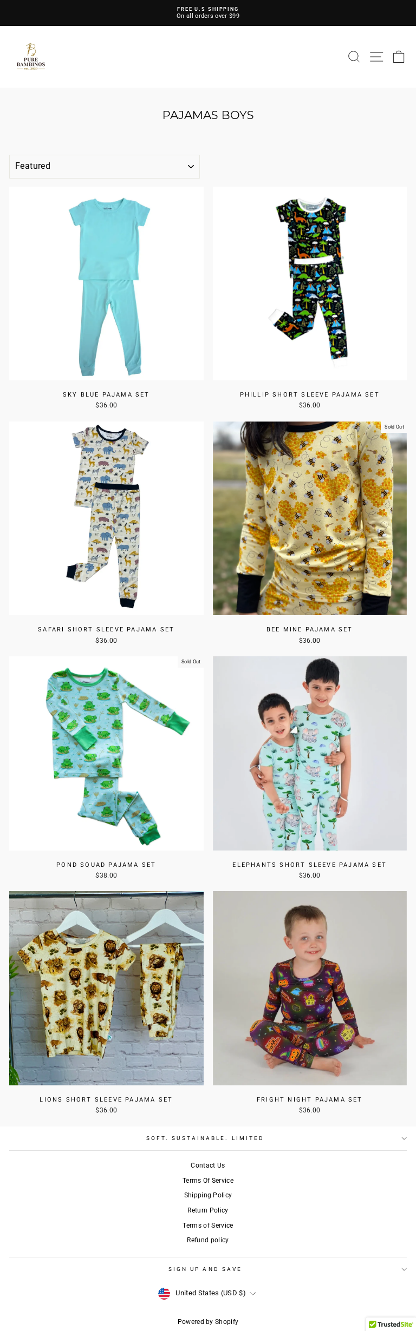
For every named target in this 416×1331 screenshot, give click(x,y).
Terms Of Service (208, 1180)
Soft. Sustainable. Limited (205, 1138)
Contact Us (208, 1165)
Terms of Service (208, 1225)
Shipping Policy (208, 1195)
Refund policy (208, 1240)
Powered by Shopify (208, 1322)
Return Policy (207, 1210)
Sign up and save (205, 1269)
